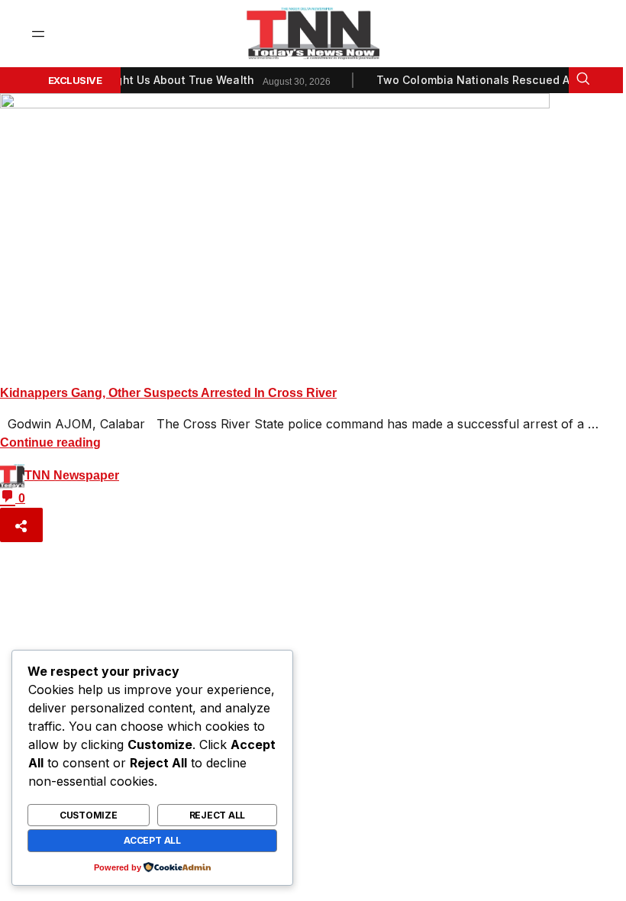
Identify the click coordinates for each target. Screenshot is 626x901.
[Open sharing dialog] (21, 525)
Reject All (217, 815)
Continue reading (50, 442)
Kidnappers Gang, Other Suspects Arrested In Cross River (168, 392)
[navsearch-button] (583, 80)
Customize (89, 815)
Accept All (152, 840)
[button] (38, 34)
